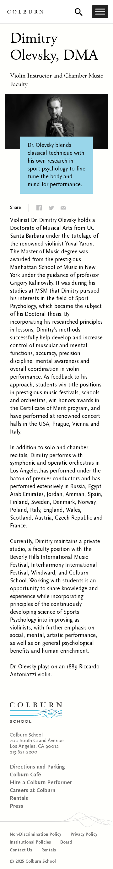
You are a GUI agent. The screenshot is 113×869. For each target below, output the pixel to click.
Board (66, 842)
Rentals (19, 798)
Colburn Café (25, 774)
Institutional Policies (30, 842)
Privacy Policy (84, 834)
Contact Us (21, 850)
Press (16, 806)
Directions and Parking (37, 767)
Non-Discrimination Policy (35, 834)
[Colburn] (25, 12)
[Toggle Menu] (100, 12)
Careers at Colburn (32, 790)
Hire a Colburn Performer (41, 782)
